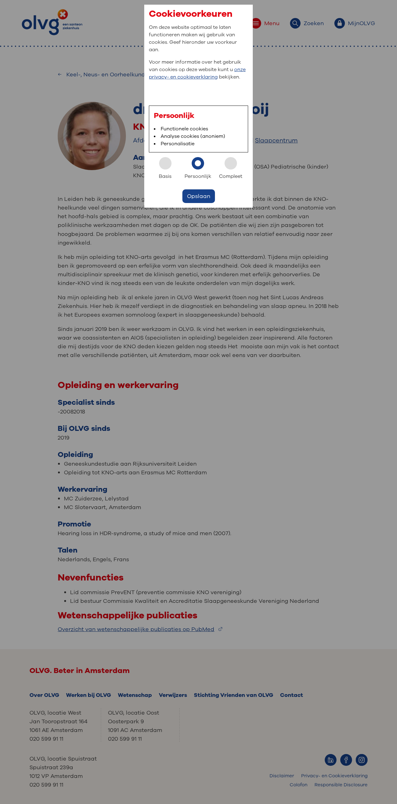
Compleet (230, 176)
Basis (165, 176)
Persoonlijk (198, 176)
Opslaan (198, 196)
